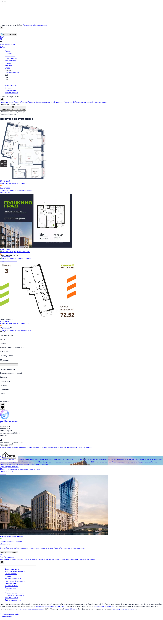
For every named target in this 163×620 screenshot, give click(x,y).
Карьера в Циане (11, 597)
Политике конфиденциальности (31, 609)
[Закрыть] (1, 27)
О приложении (6, 616)
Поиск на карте (11, 574)
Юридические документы (15, 571)
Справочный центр (12, 569)
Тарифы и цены (10, 583)
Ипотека (8, 63)
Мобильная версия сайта (9, 614)
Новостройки (10, 56)
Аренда (8, 51)
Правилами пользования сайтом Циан (50, 606)
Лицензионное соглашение (103, 606)
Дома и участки (11, 58)
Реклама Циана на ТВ (13, 578)
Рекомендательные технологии (124, 609)
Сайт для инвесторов (13, 600)
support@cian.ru (71, 609)
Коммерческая (10, 60)
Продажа (8, 53)
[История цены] (2, 404)
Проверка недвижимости (14, 595)
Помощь (8, 590)
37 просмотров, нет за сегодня (13, 109)
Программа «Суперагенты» (15, 581)
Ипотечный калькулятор (14, 593)
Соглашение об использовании (35, 25)
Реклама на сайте (11, 585)
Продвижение (10, 588)
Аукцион (8, 576)
